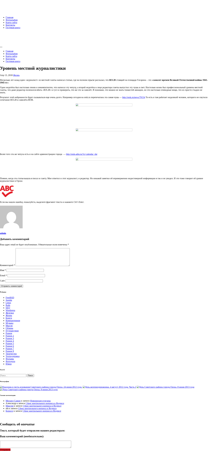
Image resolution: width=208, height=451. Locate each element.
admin (3, 233)
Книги (9, 318)
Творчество (11, 353)
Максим (9, 406)
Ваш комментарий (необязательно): (22, 436)
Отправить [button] (5, 449)
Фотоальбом (12, 20)
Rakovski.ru (12, 5)
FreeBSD (10, 297)
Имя (3, 270)
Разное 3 (10, 338)
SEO (8, 308)
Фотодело (10, 361)
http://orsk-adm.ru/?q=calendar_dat (81, 154)
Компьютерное (13, 320)
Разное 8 (10, 351)
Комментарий (7, 265)
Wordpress (10, 310)
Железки (10, 313)
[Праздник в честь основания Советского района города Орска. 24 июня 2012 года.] (41, 387)
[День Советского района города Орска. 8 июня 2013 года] (165, 387)
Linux (8, 302)
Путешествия (12, 331)
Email (3, 275)
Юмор (9, 364)
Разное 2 (10, 336)
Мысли (9, 325)
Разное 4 (10, 341)
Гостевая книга (13, 27)
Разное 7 (10, 348)
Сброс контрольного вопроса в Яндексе (45, 403)
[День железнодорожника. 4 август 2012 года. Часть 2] (109, 387)
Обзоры (9, 328)
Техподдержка (13, 356)
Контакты (10, 25)
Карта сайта (11, 22)
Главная (9, 17)
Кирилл (9, 411)
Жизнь (16, 75)
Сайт (2, 281)
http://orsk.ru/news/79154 (133, 97)
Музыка (9, 323)
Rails (8, 305)
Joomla (9, 300)
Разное (9, 333)
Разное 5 (10, 343)
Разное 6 (10, 346)
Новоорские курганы (40, 401)
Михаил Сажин (13, 401)
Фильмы (10, 359)
